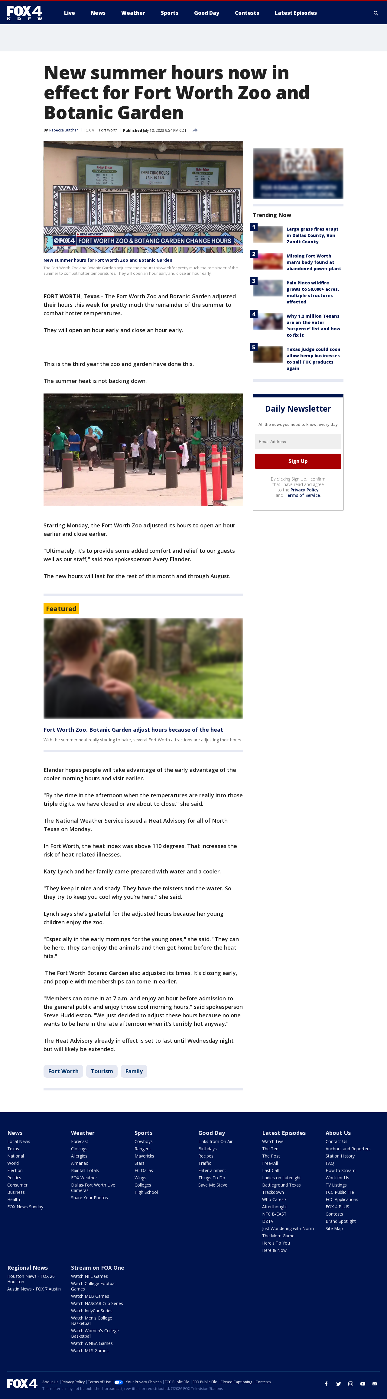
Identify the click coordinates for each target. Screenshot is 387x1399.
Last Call (270, 1170)
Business (16, 1192)
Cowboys (144, 1141)
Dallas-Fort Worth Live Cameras (93, 1187)
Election (15, 1170)
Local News (18, 1141)
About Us (338, 1132)
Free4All (270, 1163)
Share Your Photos (89, 1197)
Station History (340, 1156)
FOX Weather (84, 1177)
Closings (79, 1148)
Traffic (204, 1163)
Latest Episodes (284, 1132)
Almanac (79, 1163)
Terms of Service (302, 495)
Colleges (143, 1185)
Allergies (79, 1156)
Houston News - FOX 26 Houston (31, 1278)
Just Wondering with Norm (288, 1228)
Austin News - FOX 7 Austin (34, 1289)
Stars (140, 1163)
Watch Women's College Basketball (95, 1333)
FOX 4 (89, 130)
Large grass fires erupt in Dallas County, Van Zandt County (313, 235)
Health (13, 1199)
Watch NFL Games (89, 1276)
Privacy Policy (305, 490)
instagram (351, 1384)
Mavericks (144, 1156)
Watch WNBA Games (92, 1343)
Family (134, 1071)
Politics (14, 1177)
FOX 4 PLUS (337, 1207)
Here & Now (274, 1250)
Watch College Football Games (93, 1286)
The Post (271, 1156)
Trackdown (273, 1192)
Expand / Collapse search (376, 13)
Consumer (17, 1185)
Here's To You (276, 1243)
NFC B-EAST (274, 1214)
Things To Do (211, 1177)
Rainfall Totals (85, 1170)
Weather (83, 1132)
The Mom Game (278, 1236)
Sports (143, 1132)
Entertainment (212, 1170)
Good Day (211, 1132)
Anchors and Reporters (348, 1148)
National (15, 1156)
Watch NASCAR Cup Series (97, 1303)
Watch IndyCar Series (91, 1310)
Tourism (102, 1071)
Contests (334, 1214)
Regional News (27, 1267)
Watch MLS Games (90, 1350)
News (14, 1132)
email (375, 1384)
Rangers (143, 1148)
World (13, 1163)
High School (146, 1192)
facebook (326, 1384)
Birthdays (207, 1148)
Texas (13, 1148)
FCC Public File (340, 1192)
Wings (140, 1177)
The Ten (270, 1148)
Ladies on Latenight (281, 1177)
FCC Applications (342, 1199)
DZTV (267, 1221)
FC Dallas (144, 1170)
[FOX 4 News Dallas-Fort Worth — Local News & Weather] (27, 13)
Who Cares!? (274, 1199)
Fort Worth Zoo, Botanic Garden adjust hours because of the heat (133, 729)
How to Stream (341, 1170)
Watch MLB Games (90, 1296)
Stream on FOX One (97, 1267)
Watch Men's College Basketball (91, 1320)
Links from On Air (215, 1141)
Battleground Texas (281, 1185)
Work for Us (337, 1177)
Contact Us (336, 1141)
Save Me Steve (212, 1185)
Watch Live (273, 1141)
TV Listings (336, 1185)
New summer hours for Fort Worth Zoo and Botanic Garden (108, 260)
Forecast (79, 1141)
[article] (143, 668)
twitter (338, 1384)
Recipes (205, 1156)
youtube (363, 1384)
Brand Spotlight (341, 1221)
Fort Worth (108, 130)
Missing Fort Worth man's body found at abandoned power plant (314, 262)
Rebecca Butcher (63, 130)
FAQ (330, 1163)
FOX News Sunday (25, 1207)
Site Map (334, 1228)
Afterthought (274, 1207)
